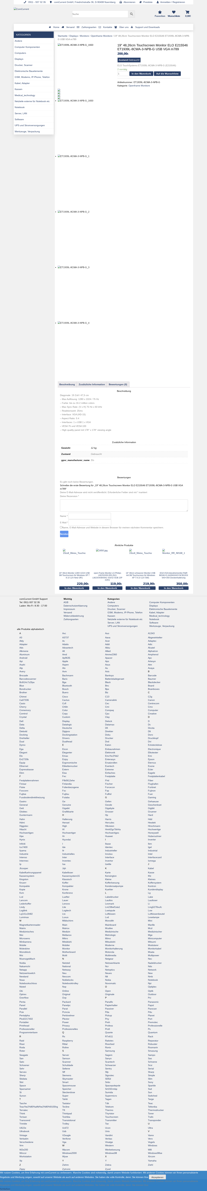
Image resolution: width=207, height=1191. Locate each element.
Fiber (150, 780)
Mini (150, 920)
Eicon (65, 749)
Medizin (66, 931)
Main (64, 925)
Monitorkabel (154, 948)
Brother (23, 692)
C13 (107, 696)
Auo (107, 633)
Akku (107, 647)
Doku (107, 734)
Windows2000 (69, 1153)
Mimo (108, 938)
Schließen (5, 1189)
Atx (63, 668)
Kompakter (67, 886)
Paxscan (152, 1008)
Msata (151, 952)
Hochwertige (154, 829)
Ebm (21, 773)
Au (106, 668)
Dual (21, 741)
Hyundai (66, 839)
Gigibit (151, 808)
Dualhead (67, 741)
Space (22, 1085)
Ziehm (65, 1165)
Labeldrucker (112, 897)
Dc (149, 724)
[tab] (67, 384)
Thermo (109, 1110)
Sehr (21, 1068)
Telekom (109, 1106)
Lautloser (153, 900)
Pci (149, 997)
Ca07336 (24, 700)
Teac (150, 1103)
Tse (107, 1123)
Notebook (20, 107)
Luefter (66, 897)
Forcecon (110, 787)
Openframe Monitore (101, 36)
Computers (20, 53)
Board (151, 685)
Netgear (109, 958)
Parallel (23, 1008)
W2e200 (23, 1149)
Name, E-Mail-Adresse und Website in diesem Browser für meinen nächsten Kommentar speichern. (113, 527)
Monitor (66, 948)
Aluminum (24, 654)
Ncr (107, 966)
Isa (63, 864)
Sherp (22, 1075)
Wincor (23, 1153)
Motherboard (69, 952)
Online (65, 991)
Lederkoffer (25, 903)
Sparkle (152, 1085)
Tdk (107, 1103)
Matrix (22, 928)
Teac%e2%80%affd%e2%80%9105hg (38, 1106)
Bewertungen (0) (118, 384)
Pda (107, 1012)
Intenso (23, 857)
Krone (65, 889)
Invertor (109, 860)
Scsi (150, 1065)
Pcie (21, 1012)
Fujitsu (65, 794)
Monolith (109, 920)
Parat (65, 1008)
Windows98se (155, 1153)
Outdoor (152, 994)
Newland (23, 976)
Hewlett (152, 822)
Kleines (151, 879)
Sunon (22, 1095)
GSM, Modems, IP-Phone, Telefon (32, 77)
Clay (107, 717)
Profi (107, 1029)
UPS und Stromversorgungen (30, 125)
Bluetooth (67, 685)
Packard (66, 1002)
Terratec (23, 1110)
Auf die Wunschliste (167, 73)
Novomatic (110, 983)
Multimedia (110, 955)
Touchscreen (111, 1117)
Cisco (65, 696)
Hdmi (22, 822)
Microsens (24, 938)
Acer (107, 641)
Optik (150, 991)
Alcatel (151, 647)
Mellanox (66, 935)
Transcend (24, 1120)
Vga (64, 1142)
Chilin (65, 706)
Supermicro (111, 1095)
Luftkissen (110, 914)
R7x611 (109, 1036)
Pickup (108, 1015)
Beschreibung (67, 384)
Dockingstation (69, 734)
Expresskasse (26, 769)
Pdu (150, 1012)
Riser (22, 1044)
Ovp (64, 997)
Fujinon (152, 790)
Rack (150, 1036)
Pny (107, 1019)
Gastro (22, 801)
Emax (65, 756)
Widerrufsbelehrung (74, 616)
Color (65, 710)
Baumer (152, 679)
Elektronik (110, 752)
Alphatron (153, 651)
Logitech (66, 910)
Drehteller (24, 738)
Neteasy (66, 969)
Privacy (66, 1025)
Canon (151, 700)
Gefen (108, 801)
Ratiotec (109, 1040)
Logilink (23, 910)
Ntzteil (22, 986)
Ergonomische (69, 762)
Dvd (107, 741)
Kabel (151, 868)
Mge (150, 935)
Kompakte (24, 886)
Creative (152, 713)
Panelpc (66, 1005)
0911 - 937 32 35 (37, 2)
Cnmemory (25, 710)
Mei (21, 935)
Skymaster (67, 1078)
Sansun (66, 1058)
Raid (21, 1040)
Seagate (23, 1055)
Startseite (62, 36)
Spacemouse (69, 1085)
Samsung (110, 1051)
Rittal (64, 1044)
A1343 (151, 633)
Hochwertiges (112, 832)
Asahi (22, 664)
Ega (21, 749)
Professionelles (70, 1029)
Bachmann (67, 675)
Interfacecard (155, 857)
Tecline (65, 1106)
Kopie (22, 889)
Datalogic (67, 724)
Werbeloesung (112, 1149)
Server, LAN (21, 113)
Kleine (108, 879)
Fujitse (22, 794)
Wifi (150, 1149)
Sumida (109, 1092)
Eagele (151, 773)
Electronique (154, 749)
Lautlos (109, 900)
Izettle (108, 864)
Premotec (153, 1022)
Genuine (66, 805)
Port (150, 1019)
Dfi (106, 728)
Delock (108, 721)
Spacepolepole (112, 1085)
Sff (63, 1072)
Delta (22, 728)
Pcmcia (66, 1012)
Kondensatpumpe (114, 886)
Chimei (23, 696)
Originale (109, 994)
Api (21, 661)
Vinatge (109, 1142)
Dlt (149, 731)
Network (152, 969)
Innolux (109, 854)
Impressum (69, 609)
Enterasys (110, 759)
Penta (22, 1002)
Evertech (109, 766)
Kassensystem (26, 876)
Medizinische (111, 931)
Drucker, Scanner (24, 65)
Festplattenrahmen (29, 780)
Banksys (109, 675)
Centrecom (153, 703)
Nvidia (22, 963)
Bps (107, 689)
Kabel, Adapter (22, 83)
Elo (21, 756)
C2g (150, 696)
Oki (21, 991)
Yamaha (152, 1160)
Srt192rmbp (111, 1089)
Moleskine (24, 948)
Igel (150, 847)
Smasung (153, 1051)
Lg (149, 893)
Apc (150, 658)
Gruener (152, 811)
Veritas (108, 1138)
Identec (109, 847)
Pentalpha (24, 1015)
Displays (19, 59)
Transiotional (68, 1120)
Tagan (108, 1099)
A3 (20, 637)
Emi (150, 756)
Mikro (65, 938)
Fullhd (108, 794)
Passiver (109, 1008)
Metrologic (110, 935)
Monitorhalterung (114, 948)
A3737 (65, 637)
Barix (64, 679)
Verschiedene (26, 1142)
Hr (63, 836)
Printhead (24, 1025)
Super (65, 1095)
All (63, 651)
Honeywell (153, 832)
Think (22, 1113)
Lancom (23, 900)
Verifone (66, 1138)
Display (66, 721)
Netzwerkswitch (27, 973)
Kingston (23, 879)
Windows (152, 1145)
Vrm (21, 1145)
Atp (21, 668)
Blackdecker (154, 682)
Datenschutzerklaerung (75, 605)
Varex (151, 1135)
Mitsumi (152, 941)
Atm (150, 664)
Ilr (63, 850)
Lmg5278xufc (155, 907)
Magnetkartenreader (29, 925)
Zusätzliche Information (92, 384)
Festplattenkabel (156, 776)
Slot (21, 1082)
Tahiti (65, 1099)
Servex (23, 1072)
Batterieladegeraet (114, 679)
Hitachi (22, 829)
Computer (153, 710)
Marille (151, 925)
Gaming (152, 797)
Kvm (21, 893)
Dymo (22, 745)
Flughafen (153, 784)
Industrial (152, 850)
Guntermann (25, 815)
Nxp (64, 986)
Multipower (153, 955)
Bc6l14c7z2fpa (26, 682)
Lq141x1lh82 (26, 914)
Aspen (65, 664)
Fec (64, 776)
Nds (150, 966)
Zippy (22, 1169)
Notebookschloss (28, 983)
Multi (64, 955)
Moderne (109, 945)
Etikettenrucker (70, 766)
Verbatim (23, 1138)
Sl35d (108, 1078)
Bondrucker (25, 689)
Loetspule (110, 910)
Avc (64, 633)
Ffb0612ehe (68, 780)
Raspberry (67, 1040)
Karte (108, 872)
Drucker (109, 738)
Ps (149, 1029)
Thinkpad (67, 1113)
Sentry (108, 1068)
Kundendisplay (155, 889)
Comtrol (23, 713)
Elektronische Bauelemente (29, 71)
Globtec (23, 811)
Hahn (22, 819)
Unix (107, 1131)
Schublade (67, 1065)
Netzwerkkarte (112, 963)
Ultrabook (24, 1131)
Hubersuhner (154, 836)
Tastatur (66, 1103)
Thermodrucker (156, 1110)
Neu (64, 973)
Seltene (66, 1068)
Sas (150, 1058)
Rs (63, 1036)
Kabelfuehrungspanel (30, 872)
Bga (64, 682)
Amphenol (153, 654)
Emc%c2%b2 (112, 756)
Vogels (151, 1142)
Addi (107, 644)
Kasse (151, 872)
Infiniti (22, 843)
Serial (151, 1068)
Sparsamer (25, 1089)
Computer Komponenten (27, 47)
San (21, 1058)
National (66, 966)
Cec (107, 703)
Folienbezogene (70, 787)
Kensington (111, 876)
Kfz (149, 876)
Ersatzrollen (111, 762)
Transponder (154, 1120)
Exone (151, 766)
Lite (64, 907)
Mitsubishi (110, 941)
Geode (108, 805)
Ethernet (23, 766)
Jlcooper (23, 868)
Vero (150, 1138)
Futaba (66, 797)
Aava (107, 637)
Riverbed (109, 1044)
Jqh (64, 868)
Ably (21, 641)
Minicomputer (155, 938)
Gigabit (66, 808)
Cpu (107, 713)
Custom (66, 717)
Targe (151, 1099)
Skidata (23, 1078)
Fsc (64, 790)
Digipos (66, 731)
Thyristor (109, 1113)
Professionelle (155, 1025)
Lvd (107, 917)
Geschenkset (154, 805)
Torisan (23, 1117)
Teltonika (152, 1106)
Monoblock (25, 952)
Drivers (66, 738)
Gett (21, 808)
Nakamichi (24, 966)
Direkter (109, 731)
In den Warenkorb (141, 73)
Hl (63, 829)
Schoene (152, 1061)
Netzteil (66, 963)
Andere (18, 41)
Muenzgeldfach (27, 958)
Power (65, 1022)
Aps (107, 661)
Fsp (107, 790)
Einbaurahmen (112, 749)
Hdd (150, 819)
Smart (65, 1082)
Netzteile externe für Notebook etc (32, 101)
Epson (151, 759)
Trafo (150, 1117)
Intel (150, 854)
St (20, 1092)
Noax (22, 980)
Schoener (24, 1065)
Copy (65, 713)
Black (108, 682)
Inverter (152, 839)
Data (21, 724)
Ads (21, 647)
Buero (65, 692)
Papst (151, 1005)
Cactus (65, 700)
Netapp (23, 969)
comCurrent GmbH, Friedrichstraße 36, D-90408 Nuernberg (84, 2)
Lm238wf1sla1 (112, 907)
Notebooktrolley (70, 983)
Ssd (150, 1089)
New (150, 973)
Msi (21, 955)
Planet (151, 1015)
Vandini (109, 1135)
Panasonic (153, 1002)
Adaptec (152, 641)
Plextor (65, 1019)
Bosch (65, 689)
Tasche (23, 1103)
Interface (109, 857)
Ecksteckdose (155, 745)
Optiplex (152, 986)
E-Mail (64, 522)
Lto (63, 914)
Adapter (23, 644)
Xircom (151, 1156)
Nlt (106, 976)
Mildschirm (67, 920)
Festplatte (110, 776)
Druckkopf (153, 738)
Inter (64, 857)
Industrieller (111, 850)
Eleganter (67, 752)
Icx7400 (23, 847)
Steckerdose (68, 1092)
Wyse (65, 1156)
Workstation (25, 1156)
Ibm (150, 843)
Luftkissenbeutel (156, 914)
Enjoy (65, 759)
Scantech (110, 1061)
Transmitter (111, 1120)
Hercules (109, 822)
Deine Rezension (69, 496)
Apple (65, 661)
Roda (22, 1047)
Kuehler (109, 889)
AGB (66, 602)
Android (23, 658)
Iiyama (22, 850)
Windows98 (111, 1153)
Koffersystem (154, 882)
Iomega (152, 860)
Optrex (22, 994)
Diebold (23, 731)
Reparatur (153, 1040)
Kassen (18, 89)
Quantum (153, 1032)
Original (66, 994)
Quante (109, 1032)
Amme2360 (111, 654)
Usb (64, 1131)
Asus (107, 664)
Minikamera (25, 941)
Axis (107, 671)
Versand (68, 612)
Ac (63, 641)
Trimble (23, 1123)
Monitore (84, 36)
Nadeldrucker (155, 963)
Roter (22, 1051)
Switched (152, 1095)
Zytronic (66, 1169)
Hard (150, 815)
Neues (108, 973)
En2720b (24, 759)
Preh (107, 1022)
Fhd (107, 780)
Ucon (107, 1128)
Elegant (23, 752)
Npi (149, 983)
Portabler (24, 1022)
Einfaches (110, 773)
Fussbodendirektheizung (32, 797)
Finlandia (67, 784)
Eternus (152, 762)
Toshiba (66, 1117)
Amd (64, 654)
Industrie (23, 854)
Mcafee (109, 928)
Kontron (152, 886)
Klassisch (67, 879)
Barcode (152, 675)
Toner (151, 1113)
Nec (150, 958)
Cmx (150, 706)
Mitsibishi (67, 941)
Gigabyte (109, 808)
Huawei (109, 836)
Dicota (151, 728)
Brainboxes (153, 689)
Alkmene (23, 651)
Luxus (65, 917)
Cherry (22, 706)
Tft (63, 1110)
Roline (65, 1047)
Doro (150, 734)
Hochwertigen (26, 832)
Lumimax (24, 917)
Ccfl (64, 703)
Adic (150, 644)
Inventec (66, 860)
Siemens (66, 1075)
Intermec (23, 860)
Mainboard (110, 925)
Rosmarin (153, 1047)
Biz (106, 692)
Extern (65, 769)
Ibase (108, 843)
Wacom (66, 1149)
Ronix (108, 1047)
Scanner (66, 1061)
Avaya (151, 668)
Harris (108, 819)
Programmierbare (28, 1032)
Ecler (150, 769)
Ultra (150, 1128)
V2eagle (66, 1135)
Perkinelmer (68, 1015)
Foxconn (23, 790)
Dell (21, 721)
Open (108, 991)
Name (64, 516)
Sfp (107, 1072)
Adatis (65, 644)
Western (109, 1145)
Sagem (108, 1055)
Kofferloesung (112, 882)
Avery (22, 671)
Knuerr (22, 882)
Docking (23, 734)
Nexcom (66, 976)
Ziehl (150, 1165)
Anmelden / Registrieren (172, 2)
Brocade (23, 675)
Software (19, 119)
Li (149, 903)
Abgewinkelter (155, 637)
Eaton (108, 745)
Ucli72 (65, 1128)
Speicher (66, 1089)
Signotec (109, 1075)
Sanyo (108, 1058)
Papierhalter (111, 1005)
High (64, 826)
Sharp (151, 1072)
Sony (150, 1082)
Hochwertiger (69, 832)
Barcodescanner (27, 679)
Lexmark (109, 903)
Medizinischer (155, 931)
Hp (106, 815)
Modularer (153, 945)
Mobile (22, 945)
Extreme (109, 769)
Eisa (64, 773)
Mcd (150, 928)
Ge (63, 801)
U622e (22, 1128)
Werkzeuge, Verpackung (27, 131)
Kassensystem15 (71, 876)
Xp (20, 1160)
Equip (22, 762)
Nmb (150, 976)
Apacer (108, 658)
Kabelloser (67, 872)
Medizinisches (26, 931)
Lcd (21, 897)
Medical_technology (25, 95)
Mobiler (66, 945)
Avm (64, 671)
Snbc (107, 1082)
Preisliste (148, 2)
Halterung (67, 819)
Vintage (23, 1135)
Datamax (109, 724)
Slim (150, 1078)
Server (65, 1055)
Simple (151, 1075)
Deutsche (67, 728)
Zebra (108, 1165)
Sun (150, 1092)
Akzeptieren (157, 1177)
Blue (21, 685)
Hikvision (109, 826)
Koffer (65, 882)
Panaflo (109, 1002)
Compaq (109, 710)
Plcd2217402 (26, 1019)
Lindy (22, 907)
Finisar (22, 784)
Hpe (21, 836)
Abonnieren (129, 2)
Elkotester (153, 752)
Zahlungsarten (71, 619)
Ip (20, 864)
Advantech (67, 647)
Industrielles (68, 854)
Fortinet (152, 787)
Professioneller (27, 1029)
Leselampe (153, 917)
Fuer (150, 794)
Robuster (152, 1044)
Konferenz (67, 893)
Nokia (108, 980)
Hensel (65, 822)
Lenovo (66, 903)
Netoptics (110, 969)
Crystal (23, 717)
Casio (22, 703)
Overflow (23, 997)
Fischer (109, 784)
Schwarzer (110, 1065)
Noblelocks (67, 980)
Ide (63, 847)
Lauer (65, 900)
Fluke (22, 787)
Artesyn (152, 661)
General (23, 805)
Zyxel (108, 1169)
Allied (108, 651)
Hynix (22, 839)
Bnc (107, 685)
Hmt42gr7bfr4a (113, 829)
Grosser (109, 811)
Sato (21, 1061)
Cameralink (111, 700)
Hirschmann (154, 826)
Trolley (65, 1123)
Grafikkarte (68, 811)
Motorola (109, 952)
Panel (22, 1005)
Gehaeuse (153, 801)
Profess (109, 1025)
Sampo (151, 1055)
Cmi (107, 706)
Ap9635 (66, 658)
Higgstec (23, 826)
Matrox (65, 928)
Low (150, 910)
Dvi (149, 741)
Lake (150, 897)
